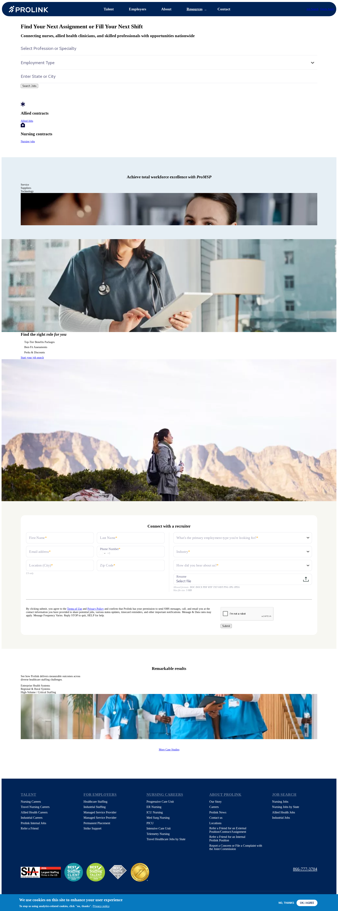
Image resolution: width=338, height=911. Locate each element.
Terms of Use (74, 608)
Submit (226, 626)
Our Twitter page (226, 869)
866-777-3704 (305, 869)
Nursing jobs (28, 141)
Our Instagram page (250, 869)
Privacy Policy (95, 608)
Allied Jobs (27, 120)
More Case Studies (169, 749)
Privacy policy (101, 906)
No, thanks (286, 902)
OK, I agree (307, 902)
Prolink (28, 9)
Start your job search (32, 357)
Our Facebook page (214, 869)
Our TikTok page (263, 869)
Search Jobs (29, 85)
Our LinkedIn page (238, 869)
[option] (169, 209)
